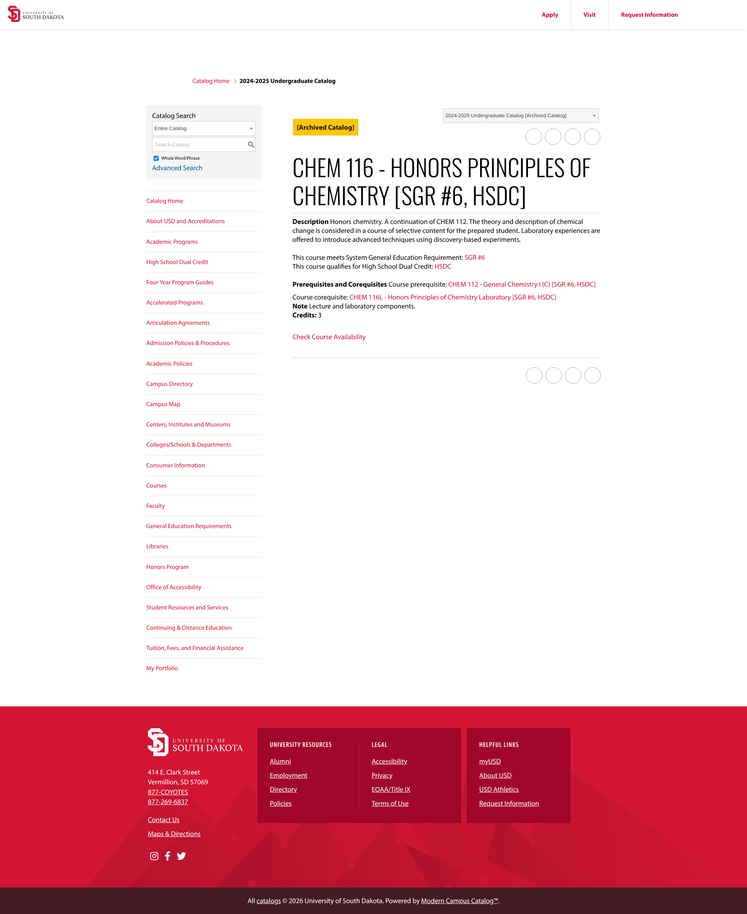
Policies (281, 803)
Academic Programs (172, 242)
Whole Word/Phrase (180, 158)
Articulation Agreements (178, 323)
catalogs (269, 900)
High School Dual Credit (177, 262)
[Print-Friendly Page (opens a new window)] (572, 137)
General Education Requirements (188, 526)
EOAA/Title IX (391, 789)
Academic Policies (169, 364)
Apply (550, 15)
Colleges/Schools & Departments (188, 445)
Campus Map (163, 404)
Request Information (649, 15)
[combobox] (521, 115)
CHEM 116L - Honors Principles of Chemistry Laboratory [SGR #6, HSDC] (452, 296)
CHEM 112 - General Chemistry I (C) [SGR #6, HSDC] (522, 284)
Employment (289, 775)
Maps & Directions (174, 833)
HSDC (443, 266)
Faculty (155, 506)
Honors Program (167, 567)
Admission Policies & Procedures (188, 343)
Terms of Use (390, 803)
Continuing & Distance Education (189, 628)
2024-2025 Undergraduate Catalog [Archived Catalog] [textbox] (505, 115)
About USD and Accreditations (185, 221)
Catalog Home (211, 81)
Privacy (382, 775)
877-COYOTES (168, 791)
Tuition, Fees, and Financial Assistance (195, 648)
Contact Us (163, 819)
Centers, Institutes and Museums (188, 424)
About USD (495, 775)
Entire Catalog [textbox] (170, 128)
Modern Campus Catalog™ (459, 900)
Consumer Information (175, 465)
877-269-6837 (168, 801)
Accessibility (389, 761)
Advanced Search (177, 167)
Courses (156, 486)
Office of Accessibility (173, 587)
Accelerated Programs (174, 302)
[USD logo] (36, 14)
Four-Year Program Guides (180, 282)
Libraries (157, 546)
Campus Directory (169, 384)
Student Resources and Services (187, 607)
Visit (590, 15)
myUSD (490, 761)
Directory (283, 789)
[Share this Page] (553, 136)
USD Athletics (499, 789)
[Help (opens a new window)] (592, 137)
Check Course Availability (329, 336)
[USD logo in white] (195, 753)
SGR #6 (475, 257)
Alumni (280, 761)
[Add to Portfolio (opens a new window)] (534, 137)
